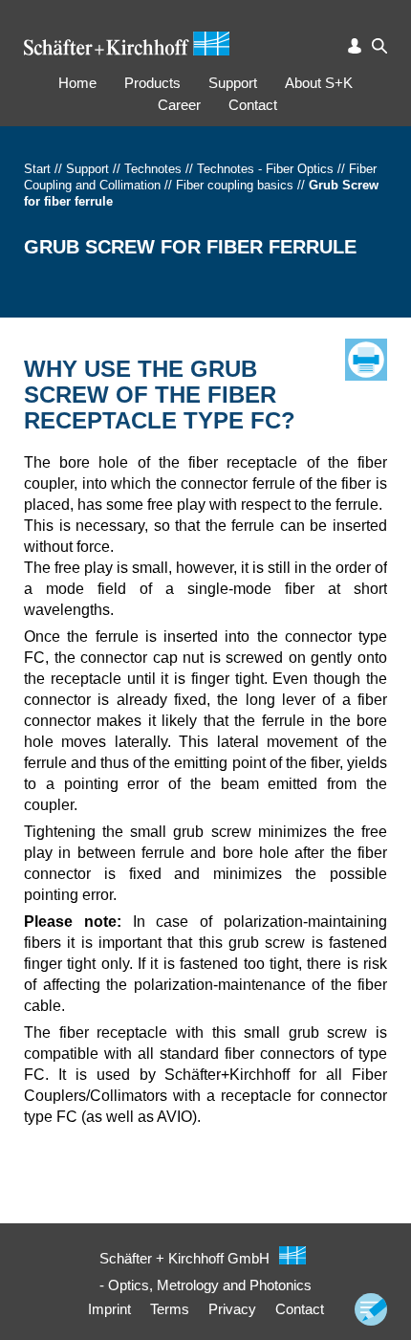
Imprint (109, 1309)
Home (77, 83)
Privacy (232, 1309)
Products (152, 83)
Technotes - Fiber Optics (265, 169)
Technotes (153, 169)
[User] (354, 46)
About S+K (319, 83)
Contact (252, 105)
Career (179, 105)
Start (37, 169)
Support (232, 83)
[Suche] (379, 46)
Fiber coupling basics (234, 185)
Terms (169, 1309)
